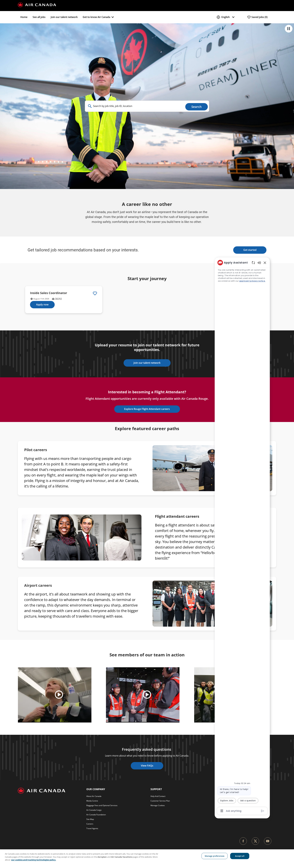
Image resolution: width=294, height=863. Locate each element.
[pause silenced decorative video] (288, 29)
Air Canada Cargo (94, 810)
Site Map (90, 819)
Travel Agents (92, 828)
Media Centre (92, 800)
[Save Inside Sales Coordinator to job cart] (94, 293)
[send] (263, 811)
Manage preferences (214, 855)
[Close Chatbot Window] (265, 262)
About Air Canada (93, 796)
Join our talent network (64, 17)
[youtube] (267, 841)
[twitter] (255, 841)
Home (23, 17)
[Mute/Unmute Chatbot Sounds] (259, 262)
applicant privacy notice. (252, 281)
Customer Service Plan (160, 800)
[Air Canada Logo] (37, 4)
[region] (242, 536)
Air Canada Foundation (96, 814)
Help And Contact (158, 796)
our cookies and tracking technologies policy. (33, 859)
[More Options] (222, 811)
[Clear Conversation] (253, 262)
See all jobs (39, 17)
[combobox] (135, 106)
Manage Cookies (158, 805)
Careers (89, 824)
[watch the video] (59, 695)
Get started (249, 250)
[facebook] (243, 841)
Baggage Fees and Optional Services (101, 805)
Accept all (239, 855)
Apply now (42, 304)
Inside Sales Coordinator (48, 293)
